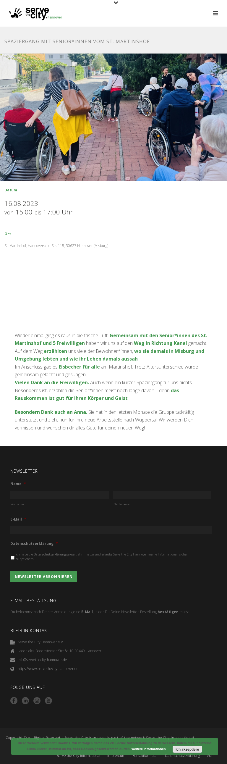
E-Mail (18, 519)
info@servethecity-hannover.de (42, 659)
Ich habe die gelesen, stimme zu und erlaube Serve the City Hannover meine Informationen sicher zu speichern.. (101, 556)
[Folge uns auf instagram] (36, 701)
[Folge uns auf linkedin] (25, 701)
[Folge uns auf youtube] (48, 701)
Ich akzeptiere (187, 749)
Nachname (122, 504)
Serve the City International (78, 755)
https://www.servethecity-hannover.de (48, 668)
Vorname (17, 504)
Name (18, 484)
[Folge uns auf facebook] (13, 701)
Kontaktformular (145, 755)
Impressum (116, 755)
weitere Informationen (149, 749)
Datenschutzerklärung (34, 543)
